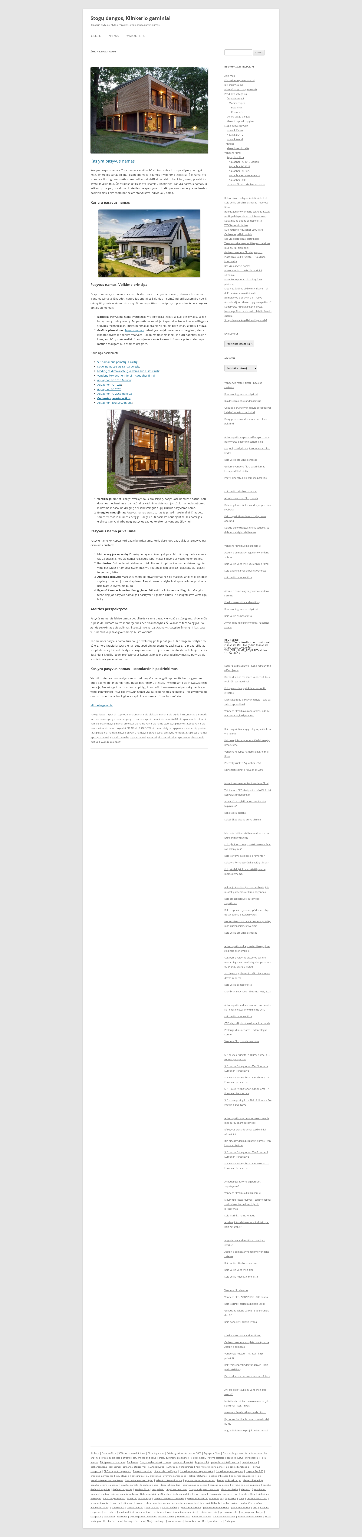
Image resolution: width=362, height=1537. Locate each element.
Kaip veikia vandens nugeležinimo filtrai (246, 564)
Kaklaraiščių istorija (235, 812)
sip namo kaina (143, 723)
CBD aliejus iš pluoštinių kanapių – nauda (247, 1023)
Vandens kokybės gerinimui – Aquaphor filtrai (126, 375)
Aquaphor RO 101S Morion (114, 380)
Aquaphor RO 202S (109, 389)
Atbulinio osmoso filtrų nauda (241, 498)
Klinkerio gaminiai (101, 705)
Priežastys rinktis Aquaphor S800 (184, 1453)
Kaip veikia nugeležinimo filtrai (241, 1276)
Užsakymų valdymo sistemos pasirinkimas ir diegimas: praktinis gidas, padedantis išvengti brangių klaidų (247, 962)
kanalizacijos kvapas (114, 1498)
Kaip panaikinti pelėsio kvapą (240, 1322)
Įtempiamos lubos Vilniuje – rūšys (243, 297)
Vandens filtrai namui (236, 1290)
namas (191, 714)
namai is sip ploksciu (146, 714)
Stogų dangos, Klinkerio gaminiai (130, 18)
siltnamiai (128, 1503)
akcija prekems (261, 1507)
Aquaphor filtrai (235, 157)
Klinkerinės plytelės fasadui (239, 80)
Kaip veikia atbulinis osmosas (240, 459)
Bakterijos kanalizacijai (238, 1466)
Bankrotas (132, 1462)
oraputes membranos (101, 1475)
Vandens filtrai (136, 36)
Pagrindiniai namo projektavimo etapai (246, 1430)
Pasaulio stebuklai (142, 1471)
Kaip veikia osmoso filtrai (238, 577)
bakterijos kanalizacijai (243, 1475)
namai (130, 714)
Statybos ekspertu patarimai (204, 1489)
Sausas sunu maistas (224, 1516)
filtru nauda (215, 1494)
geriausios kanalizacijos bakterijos (204, 1498)
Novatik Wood (235, 139)
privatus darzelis (99, 1503)
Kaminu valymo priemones (210, 1466)
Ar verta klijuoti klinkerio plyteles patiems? (248, 302)
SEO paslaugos (156, 1466)
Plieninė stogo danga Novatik (240, 89)
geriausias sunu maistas (185, 1503)
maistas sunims (161, 1503)
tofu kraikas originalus (144, 1457)
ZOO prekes (164, 1494)
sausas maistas (135, 1507)
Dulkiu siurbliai (148, 1494)
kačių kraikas (152, 1507)
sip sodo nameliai (119, 737)
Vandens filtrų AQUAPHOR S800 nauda (246, 1297)
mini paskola (251, 1457)
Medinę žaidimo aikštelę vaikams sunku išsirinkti (128, 371)
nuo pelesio (158, 1489)
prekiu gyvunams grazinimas (174, 1457)
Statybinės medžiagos (165, 1471)
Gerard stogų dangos (238, 116)
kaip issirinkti (202, 1462)
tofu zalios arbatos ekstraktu (115, 1457)
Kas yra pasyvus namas (112, 161)
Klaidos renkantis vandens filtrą (242, 602)
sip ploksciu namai (183, 728)
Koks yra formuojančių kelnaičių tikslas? (246, 862)
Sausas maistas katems (250, 1516)
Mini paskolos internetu (112, 1462)
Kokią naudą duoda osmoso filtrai (243, 220)
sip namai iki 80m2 (171, 719)
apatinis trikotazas (218, 1475)
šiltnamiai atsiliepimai (134, 1466)
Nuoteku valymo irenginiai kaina (196, 1471)
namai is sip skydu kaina (172, 714)
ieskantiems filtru (182, 1494)
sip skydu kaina (154, 732)
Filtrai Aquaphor (156, 1453)
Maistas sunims (166, 1516)
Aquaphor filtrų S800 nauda (114, 402)
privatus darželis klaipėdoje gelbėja (139, 1484)
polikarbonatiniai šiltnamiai (225, 1462)
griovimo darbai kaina (174, 1475)
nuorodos (122, 1516)
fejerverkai (230, 1498)
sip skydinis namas (133, 732)
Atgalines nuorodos (176, 1489)
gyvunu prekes (143, 1503)
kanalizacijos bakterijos (139, 1498)
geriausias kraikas (240, 1507)
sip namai (154, 719)
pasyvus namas (134, 719)
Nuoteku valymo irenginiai (229, 1471)
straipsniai (95, 1516)
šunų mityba (118, 1507)
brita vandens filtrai (257, 1498)
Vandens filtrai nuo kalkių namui (242, 545)
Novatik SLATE (235, 134)
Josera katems (192, 1521)
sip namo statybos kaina (187, 723)
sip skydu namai (99, 737)
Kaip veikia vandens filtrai (238, 1269)
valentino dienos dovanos (169, 1480)
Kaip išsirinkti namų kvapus (239, 1215)
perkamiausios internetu (216, 1507)
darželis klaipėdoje (170, 1484)
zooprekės (95, 1512)
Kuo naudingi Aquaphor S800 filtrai (243, 229)
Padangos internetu (134, 1521)
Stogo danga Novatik (236, 125)
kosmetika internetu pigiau (139, 1480)
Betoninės (236, 107)
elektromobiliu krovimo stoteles (207, 1457)
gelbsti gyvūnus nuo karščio (237, 1503)
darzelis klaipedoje (253, 1480)
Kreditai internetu (112, 1521)
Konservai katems (201, 1516)
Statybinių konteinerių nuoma (155, 1462)
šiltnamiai (115, 1503)
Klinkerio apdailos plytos (240, 121)
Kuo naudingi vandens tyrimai (241, 394)
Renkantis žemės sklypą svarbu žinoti (245, 1412)
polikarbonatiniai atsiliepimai (105, 1466)
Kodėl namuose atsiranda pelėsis (118, 366)
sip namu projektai (115, 728)
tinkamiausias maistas (184, 1512)
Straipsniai (110, 714)
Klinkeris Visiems (233, 85)
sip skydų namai (198, 732)
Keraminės (237, 112)
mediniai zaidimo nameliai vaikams (119, 1494)
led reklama (110, 1512)
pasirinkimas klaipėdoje (195, 1484)
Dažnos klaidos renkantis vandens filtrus (247, 1376)
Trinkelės (229, 143)
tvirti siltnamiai (249, 1462)
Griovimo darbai (229, 1489)
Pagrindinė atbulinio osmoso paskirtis (245, 478)
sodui (241, 1498)
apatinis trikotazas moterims (200, 1480)
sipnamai (152, 737)
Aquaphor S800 (237, 180)
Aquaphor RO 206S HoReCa (114, 393)
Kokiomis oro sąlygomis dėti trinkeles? (245, 198)
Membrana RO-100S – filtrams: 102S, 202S (247, 991)
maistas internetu (208, 1512)
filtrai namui (200, 1494)
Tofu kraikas (183, 1516)
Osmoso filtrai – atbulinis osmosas (246, 184)
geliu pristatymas (198, 1475)
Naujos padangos (156, 1521)
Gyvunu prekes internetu (143, 1516)
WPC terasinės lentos (236, 225)
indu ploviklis (122, 1475)
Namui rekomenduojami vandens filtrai (246, 783)
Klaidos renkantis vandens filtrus (242, 401)
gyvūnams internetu (190, 1507)
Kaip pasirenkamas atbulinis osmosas (245, 570)
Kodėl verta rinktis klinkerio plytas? (243, 306)
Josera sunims (175, 1521)
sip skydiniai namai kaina (108, 732)
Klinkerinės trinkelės (238, 148)
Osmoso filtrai (109, 1453)
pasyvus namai (116, 719)
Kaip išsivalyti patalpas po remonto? (244, 855)
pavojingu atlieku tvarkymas (146, 1475)
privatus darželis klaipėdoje (246, 1484)
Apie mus (114, 36)
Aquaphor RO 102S (109, 384)
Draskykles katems (212, 1521)
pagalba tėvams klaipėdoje (104, 1484)
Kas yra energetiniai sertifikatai (241, 238)
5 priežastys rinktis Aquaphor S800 (243, 769)
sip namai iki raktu (193, 719)
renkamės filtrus (162, 1512)
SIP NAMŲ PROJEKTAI (139, 728)
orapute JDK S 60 (254, 1471)
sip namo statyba (162, 723)
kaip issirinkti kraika (210, 1503)
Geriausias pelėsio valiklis (113, 398)
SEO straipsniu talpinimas (131, 1453)
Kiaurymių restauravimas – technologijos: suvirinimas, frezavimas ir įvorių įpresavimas (247, 1204)
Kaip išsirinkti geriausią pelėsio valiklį (244, 1303)
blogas (259, 1512)
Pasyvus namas (134, 330)
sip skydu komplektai (175, 732)
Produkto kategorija (235, 94)
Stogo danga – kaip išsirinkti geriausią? (245, 320)
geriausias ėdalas (229, 1512)
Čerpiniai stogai (235, 98)
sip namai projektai (123, 723)
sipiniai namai (138, 737)
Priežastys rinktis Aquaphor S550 (242, 763)
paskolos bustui (235, 1457)
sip (146, 719)
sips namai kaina (167, 737)
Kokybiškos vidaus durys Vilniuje (242, 819)
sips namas (184, 737)
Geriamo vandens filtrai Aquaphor (243, 252)
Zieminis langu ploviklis (235, 1453)
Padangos (230, 1521)
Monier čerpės (237, 103)
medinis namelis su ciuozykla (169, 1498)
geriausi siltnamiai (183, 1462)
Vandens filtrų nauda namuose (241, 1041)
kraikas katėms (169, 1507)
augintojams (247, 1512)
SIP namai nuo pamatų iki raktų (117, 362)
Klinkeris (95, 36)
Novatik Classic (235, 130)
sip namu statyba (161, 728)
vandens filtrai (142, 1489)
